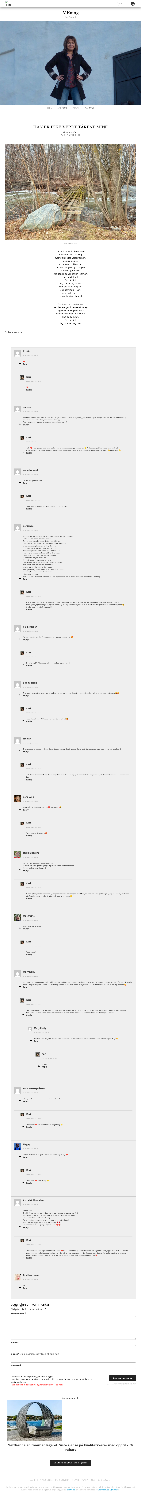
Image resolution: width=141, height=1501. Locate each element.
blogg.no (71, 1489)
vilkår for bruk (125, 1384)
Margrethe (29, 915)
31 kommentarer (70, 132)
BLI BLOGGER (104, 1479)
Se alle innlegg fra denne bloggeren (70, 1463)
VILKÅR (75, 1479)
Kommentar (18, 1313)
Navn (15, 1342)
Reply (26, 364)
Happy (26, 1144)
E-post (35, 1353)
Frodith (27, 738)
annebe (27, 407)
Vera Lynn (28, 796)
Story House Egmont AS (109, 1489)
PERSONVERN (62, 1479)
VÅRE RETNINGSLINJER (41, 1479)
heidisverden (30, 626)
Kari (28, 376)
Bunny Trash (30, 682)
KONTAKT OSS (88, 1479)
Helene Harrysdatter (34, 1088)
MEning (70, 13)
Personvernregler (116, 1384)
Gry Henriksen (31, 1275)
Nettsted (16, 1365)
